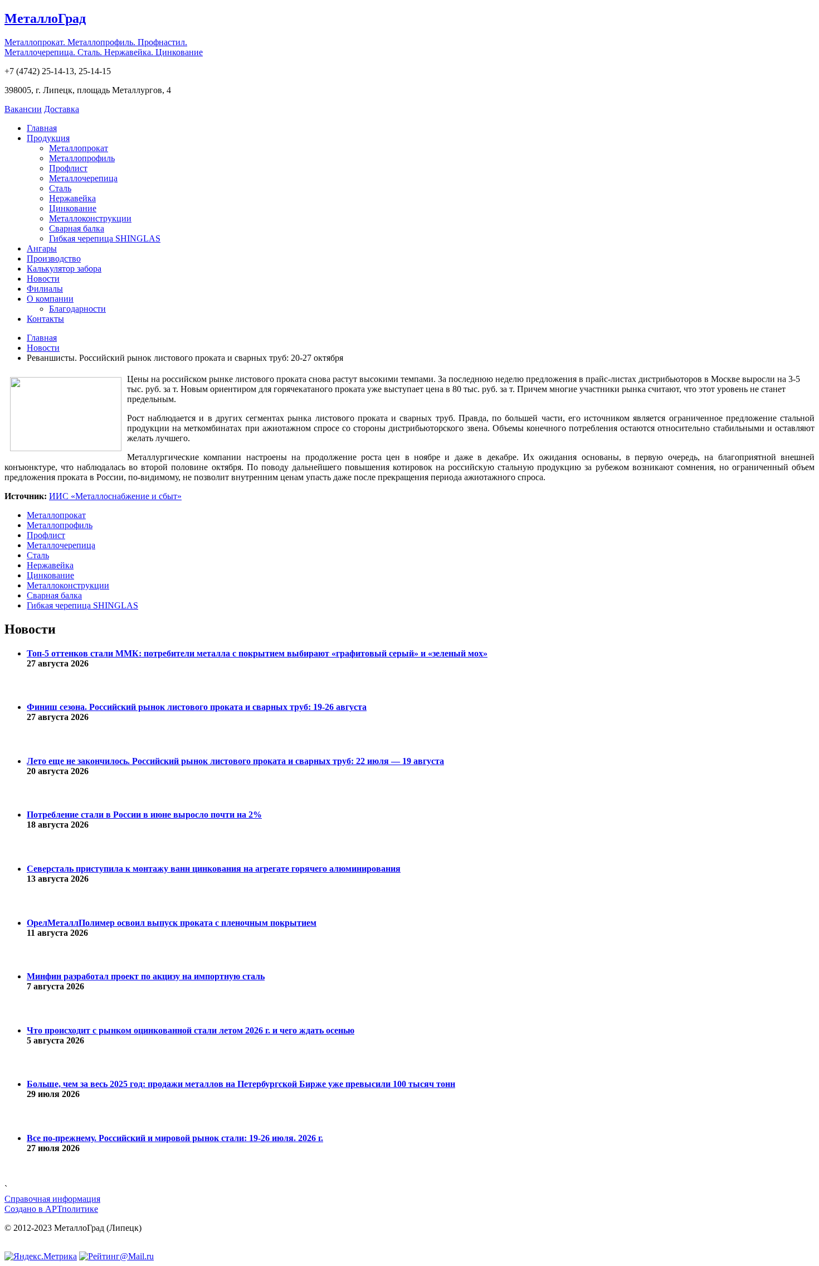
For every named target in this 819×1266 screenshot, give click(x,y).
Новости (43, 278)
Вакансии (23, 109)
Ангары (42, 248)
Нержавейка (72, 198)
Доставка (61, 109)
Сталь (60, 188)
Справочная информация (52, 1199)
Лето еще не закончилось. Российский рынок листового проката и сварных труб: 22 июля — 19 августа (235, 761)
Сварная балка (76, 228)
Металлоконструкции (90, 218)
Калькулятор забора (64, 268)
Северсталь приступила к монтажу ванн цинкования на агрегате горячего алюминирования (214, 868)
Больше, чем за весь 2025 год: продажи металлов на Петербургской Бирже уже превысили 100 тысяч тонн (241, 1084)
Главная (42, 128)
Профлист (68, 168)
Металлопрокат (78, 148)
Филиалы (45, 288)
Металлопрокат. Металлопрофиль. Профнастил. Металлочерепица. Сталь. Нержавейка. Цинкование (103, 47)
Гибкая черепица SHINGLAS (104, 238)
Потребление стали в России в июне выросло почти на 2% (144, 814)
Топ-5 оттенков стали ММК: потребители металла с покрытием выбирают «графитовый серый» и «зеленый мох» (257, 653)
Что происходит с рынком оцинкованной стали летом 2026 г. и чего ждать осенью (190, 1030)
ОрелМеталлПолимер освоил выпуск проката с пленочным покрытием (171, 922)
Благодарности (77, 308)
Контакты (45, 318)
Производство (54, 258)
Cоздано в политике (51, 1209)
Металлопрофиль (82, 158)
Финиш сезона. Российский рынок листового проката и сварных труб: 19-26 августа (197, 707)
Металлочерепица (83, 178)
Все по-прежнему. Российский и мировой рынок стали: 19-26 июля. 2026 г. (175, 1138)
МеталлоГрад (45, 18)
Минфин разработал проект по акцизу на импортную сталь (146, 976)
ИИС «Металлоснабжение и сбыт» (115, 496)
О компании (50, 298)
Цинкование (72, 208)
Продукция (48, 138)
